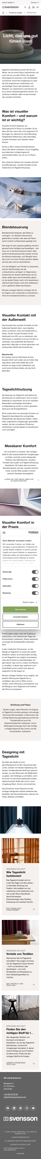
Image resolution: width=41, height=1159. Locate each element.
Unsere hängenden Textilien (15, 1063)
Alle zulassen (20, 609)
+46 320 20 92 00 (11, 1094)
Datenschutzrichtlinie (20, 1144)
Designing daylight (15, 12)
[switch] (35, 579)
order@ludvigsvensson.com (15, 1097)
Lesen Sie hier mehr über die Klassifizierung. (18, 480)
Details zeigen (28, 602)
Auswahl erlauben (20, 617)
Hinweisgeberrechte (20, 1137)
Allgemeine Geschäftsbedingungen (20, 1140)
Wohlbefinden (31, 12)
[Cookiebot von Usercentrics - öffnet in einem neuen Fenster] (28, 532)
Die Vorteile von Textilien (14, 984)
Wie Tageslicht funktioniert (13, 909)
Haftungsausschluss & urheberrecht (14, 1149)
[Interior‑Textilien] (3, 12)
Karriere (20, 1153)
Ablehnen (20, 624)
